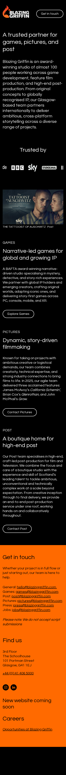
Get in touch (50, 13)
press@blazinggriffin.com (33, 605)
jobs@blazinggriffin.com (31, 610)
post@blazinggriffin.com (31, 596)
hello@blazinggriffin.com (37, 587)
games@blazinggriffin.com (37, 591)
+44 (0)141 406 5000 (18, 673)
